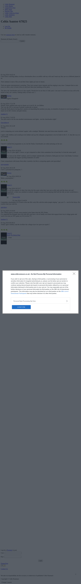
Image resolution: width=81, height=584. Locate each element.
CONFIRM (21, 307)
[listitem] (40, 301)
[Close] (75, 274)
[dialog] (40, 292)
